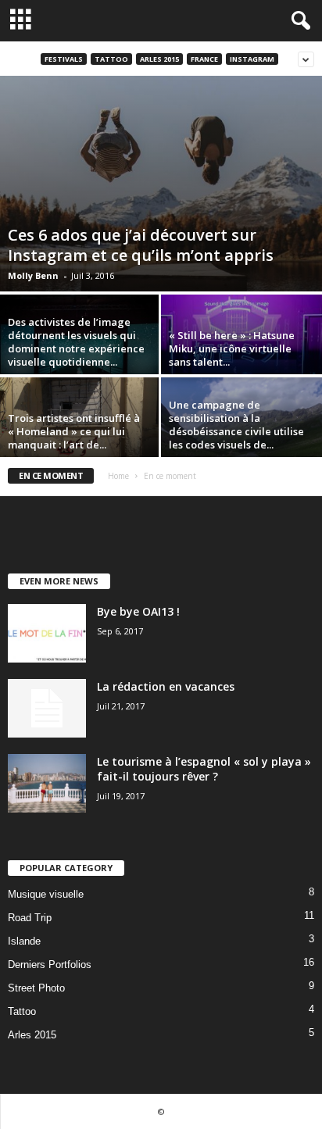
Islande (24, 941)
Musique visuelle (46, 894)
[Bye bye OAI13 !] (47, 633)
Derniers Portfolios (49, 964)
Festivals (64, 59)
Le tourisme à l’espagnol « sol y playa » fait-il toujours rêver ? (204, 769)
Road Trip (30, 918)
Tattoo (111, 59)
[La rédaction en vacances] (47, 708)
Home (118, 475)
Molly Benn (33, 275)
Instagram (252, 59)
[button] (298, 21)
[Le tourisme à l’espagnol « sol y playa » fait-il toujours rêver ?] (47, 783)
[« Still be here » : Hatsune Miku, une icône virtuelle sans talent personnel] (241, 355)
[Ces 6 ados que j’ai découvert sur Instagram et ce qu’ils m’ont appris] (161, 183)
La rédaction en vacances (165, 686)
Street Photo (36, 988)
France (204, 59)
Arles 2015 (159, 59)
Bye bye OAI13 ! (138, 611)
